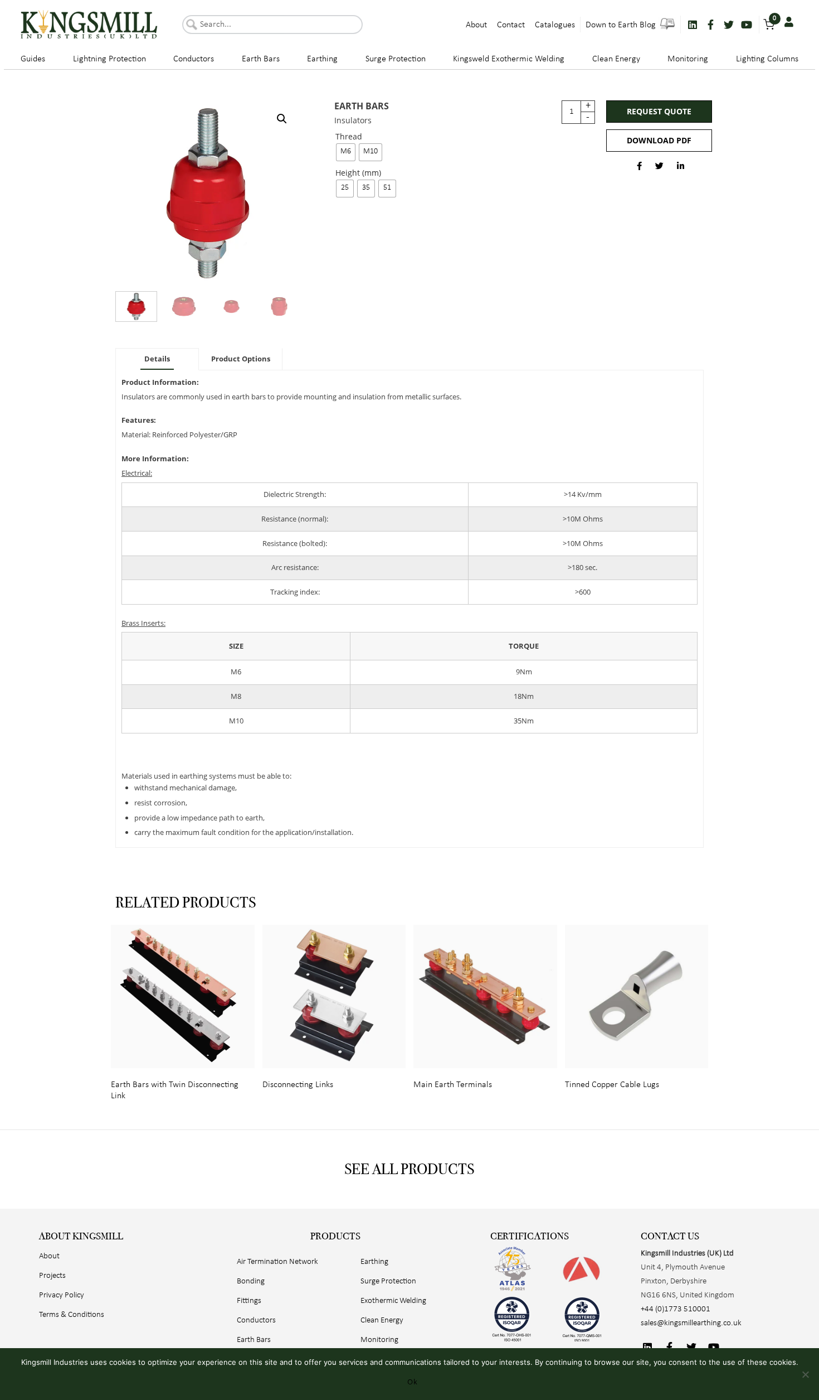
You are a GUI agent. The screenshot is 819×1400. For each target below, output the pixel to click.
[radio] (346, 152)
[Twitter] (729, 24)
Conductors (193, 59)
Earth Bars (261, 59)
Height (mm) (358, 173)
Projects (52, 1276)
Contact (511, 25)
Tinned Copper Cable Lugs (612, 1084)
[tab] (157, 359)
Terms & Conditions (71, 1315)
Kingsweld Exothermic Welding (508, 59)
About (476, 25)
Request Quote (659, 111)
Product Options (240, 359)
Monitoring (687, 59)
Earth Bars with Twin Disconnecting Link (174, 1090)
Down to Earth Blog (622, 25)
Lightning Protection (109, 59)
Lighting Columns (767, 59)
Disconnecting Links (297, 1084)
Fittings (249, 1301)
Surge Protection (395, 59)
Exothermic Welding (393, 1301)
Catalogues (555, 25)
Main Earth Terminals (452, 1084)
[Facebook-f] (710, 24)
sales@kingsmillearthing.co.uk (691, 1323)
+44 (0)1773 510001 (675, 1309)
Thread (348, 137)
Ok (412, 1382)
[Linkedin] (692, 24)
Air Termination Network (277, 1262)
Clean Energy (616, 59)
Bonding (251, 1281)
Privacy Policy (61, 1295)
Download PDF (659, 140)
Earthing (322, 59)
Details (157, 359)
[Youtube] (746, 24)
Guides (33, 59)
